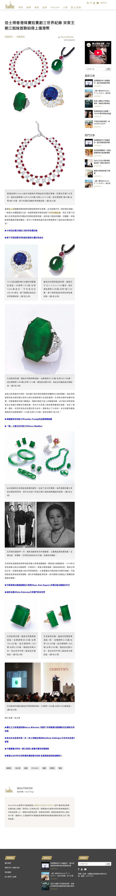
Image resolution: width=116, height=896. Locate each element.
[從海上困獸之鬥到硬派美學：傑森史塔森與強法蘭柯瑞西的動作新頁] (89, 103)
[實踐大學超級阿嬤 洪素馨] (89, 173)
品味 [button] (44, 7)
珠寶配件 (9, 36)
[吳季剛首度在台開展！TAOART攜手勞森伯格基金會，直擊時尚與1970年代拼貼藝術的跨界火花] (89, 114)
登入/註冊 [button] (76, 7)
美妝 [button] (37, 7)
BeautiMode (67, 36)
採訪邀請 (8, 872)
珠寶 (44, 768)
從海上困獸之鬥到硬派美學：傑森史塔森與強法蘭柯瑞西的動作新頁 (102, 103)
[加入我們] (98, 3)
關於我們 (8, 863)
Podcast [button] (55, 7)
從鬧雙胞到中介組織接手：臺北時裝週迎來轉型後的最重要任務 (102, 82)
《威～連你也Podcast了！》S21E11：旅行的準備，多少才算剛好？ (102, 93)
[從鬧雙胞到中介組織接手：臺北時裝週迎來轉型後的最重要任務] (89, 83)
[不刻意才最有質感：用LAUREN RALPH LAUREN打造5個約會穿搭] (89, 124)
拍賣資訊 (21, 36)
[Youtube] (95, 3)
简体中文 (103, 3)
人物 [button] (65, 7)
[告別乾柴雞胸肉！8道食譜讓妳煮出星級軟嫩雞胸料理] (89, 153)
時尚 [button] (21, 7)
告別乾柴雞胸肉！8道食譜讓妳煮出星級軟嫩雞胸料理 (102, 152)
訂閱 (108, 69)
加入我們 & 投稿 (10, 877)
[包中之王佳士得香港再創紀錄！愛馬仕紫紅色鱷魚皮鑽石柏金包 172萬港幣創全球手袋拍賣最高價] (89, 163)
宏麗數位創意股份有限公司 (44, 805)
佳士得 (17, 768)
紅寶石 (52, 768)
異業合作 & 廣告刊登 (12, 868)
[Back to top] (108, 888)
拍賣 (25, 768)
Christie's (35, 768)
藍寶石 (9, 768)
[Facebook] (91, 3)
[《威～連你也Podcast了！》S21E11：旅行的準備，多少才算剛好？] (89, 93)
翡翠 (60, 768)
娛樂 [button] (29, 7)
